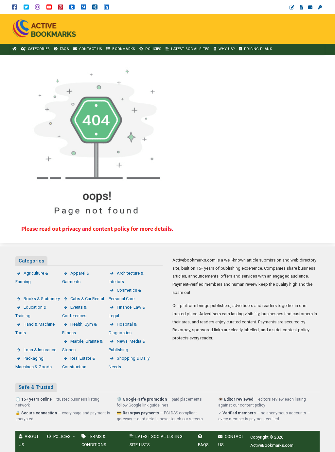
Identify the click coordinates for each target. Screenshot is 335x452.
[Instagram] (37, 6)
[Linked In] (106, 6)
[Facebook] (14, 6)
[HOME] (14, 49)
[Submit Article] (292, 7)
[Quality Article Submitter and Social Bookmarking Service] (45, 28)
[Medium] (83, 6)
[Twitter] (26, 6)
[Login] (320, 7)
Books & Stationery (42, 298)
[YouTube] (49, 6)
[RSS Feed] (94, 6)
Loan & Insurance (40, 349)
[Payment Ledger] (310, 7)
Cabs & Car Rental (87, 298)
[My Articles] (301, 7)
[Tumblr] (72, 6)
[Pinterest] (60, 6)
